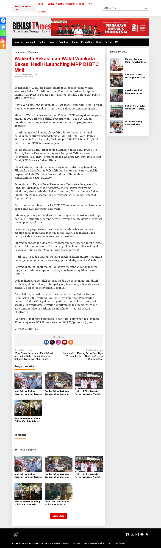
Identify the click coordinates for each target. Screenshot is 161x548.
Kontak (66, 543)
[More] (3, 46)
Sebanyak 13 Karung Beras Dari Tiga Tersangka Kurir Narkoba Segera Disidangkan (83, 354)
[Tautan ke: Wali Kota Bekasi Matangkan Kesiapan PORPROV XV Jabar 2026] (116, 79)
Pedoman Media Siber (94, 543)
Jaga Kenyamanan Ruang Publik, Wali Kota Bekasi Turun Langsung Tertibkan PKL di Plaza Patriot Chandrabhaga (27, 420)
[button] (146, 8)
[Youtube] (64, 342)
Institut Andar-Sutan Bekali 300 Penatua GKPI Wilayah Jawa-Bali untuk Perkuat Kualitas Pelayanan (135, 107)
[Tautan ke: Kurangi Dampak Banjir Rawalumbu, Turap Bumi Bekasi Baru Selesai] (116, 63)
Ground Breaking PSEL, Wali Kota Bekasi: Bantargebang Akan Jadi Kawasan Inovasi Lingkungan (135, 123)
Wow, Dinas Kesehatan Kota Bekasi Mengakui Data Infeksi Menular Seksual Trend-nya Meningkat (33, 354)
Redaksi (56, 543)
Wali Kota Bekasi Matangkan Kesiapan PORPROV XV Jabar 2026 (135, 76)
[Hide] (1, 52)
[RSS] (70, 342)
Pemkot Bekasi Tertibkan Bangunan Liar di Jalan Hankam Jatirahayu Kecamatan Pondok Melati (58, 392)
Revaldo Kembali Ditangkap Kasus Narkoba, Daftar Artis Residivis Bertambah (136, 92)
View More (58, 516)
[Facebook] (3, 21)
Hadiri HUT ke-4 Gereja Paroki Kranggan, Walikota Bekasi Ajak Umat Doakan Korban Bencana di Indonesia (88, 392)
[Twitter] (3, 27)
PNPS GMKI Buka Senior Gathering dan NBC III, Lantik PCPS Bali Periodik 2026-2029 (57, 503)
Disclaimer (120, 543)
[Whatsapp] (3, 33)
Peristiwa (18, 77)
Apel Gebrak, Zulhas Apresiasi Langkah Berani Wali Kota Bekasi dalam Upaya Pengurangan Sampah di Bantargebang (27, 392)
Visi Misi (76, 543)
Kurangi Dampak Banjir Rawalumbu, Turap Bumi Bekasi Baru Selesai (134, 60)
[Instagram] (3, 39)
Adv (109, 543)
